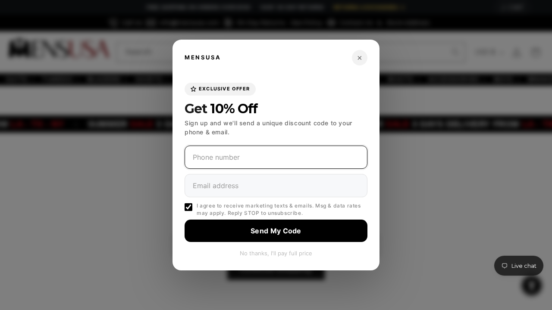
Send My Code (276, 230)
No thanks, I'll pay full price (276, 253)
